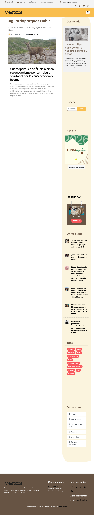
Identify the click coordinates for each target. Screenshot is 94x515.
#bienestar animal (73, 363)
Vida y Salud (75, 419)
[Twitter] (75, 6)
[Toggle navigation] (88, 12)
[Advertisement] (77, 85)
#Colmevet (71, 373)
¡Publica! (76, 221)
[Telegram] (83, 6)
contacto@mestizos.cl (69, 2)
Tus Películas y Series (75, 425)
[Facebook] (71, 6)
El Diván (73, 414)
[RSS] (88, 6)
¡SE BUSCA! (74, 197)
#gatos (79, 352)
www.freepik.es (82, 500)
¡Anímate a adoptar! (46, 2)
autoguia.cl (74, 437)
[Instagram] (79, 6)
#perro (70, 359)
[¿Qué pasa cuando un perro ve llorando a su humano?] (67, 255)
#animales (71, 349)
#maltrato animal (73, 356)
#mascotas (71, 352)
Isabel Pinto (33, 34)
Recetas (73, 432)
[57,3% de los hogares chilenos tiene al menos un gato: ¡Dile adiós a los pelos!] (67, 241)
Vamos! (81, 109)
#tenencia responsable (75, 366)
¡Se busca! (32, 2)
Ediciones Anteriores (76, 167)
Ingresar (22, 2)
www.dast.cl (63, 506)
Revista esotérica (73, 443)
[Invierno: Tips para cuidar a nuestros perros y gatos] (76, 34)
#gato (78, 370)
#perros (79, 349)
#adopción (71, 370)
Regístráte (10, 2)
